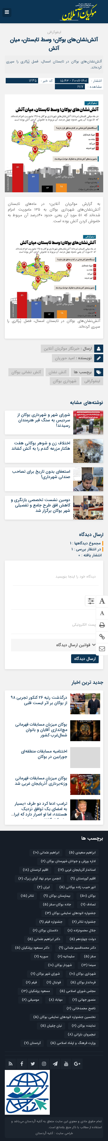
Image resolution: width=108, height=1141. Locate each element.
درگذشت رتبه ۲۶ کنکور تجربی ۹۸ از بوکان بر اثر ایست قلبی (39, 700)
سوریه (41, 956)
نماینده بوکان (84, 1025)
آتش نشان (57, 372)
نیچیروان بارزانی (82, 1034)
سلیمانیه (66, 956)
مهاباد (56, 999)
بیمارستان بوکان (57, 896)
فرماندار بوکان (83, 982)
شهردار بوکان (60, 965)
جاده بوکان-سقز (57, 904)
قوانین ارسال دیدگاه (73, 645)
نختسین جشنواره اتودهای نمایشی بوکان (64, 1017)
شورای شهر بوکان (45, 973)
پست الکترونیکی (84, 624)
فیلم (31, 982)
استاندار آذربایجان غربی (77, 870)
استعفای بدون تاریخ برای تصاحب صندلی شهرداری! (41, 474)
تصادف (88, 904)
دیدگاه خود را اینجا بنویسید (76, 576)
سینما (88, 965)
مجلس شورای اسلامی (78, 991)
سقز (90, 956)
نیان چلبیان (51, 1025)
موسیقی (30, 999)
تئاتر (27, 896)
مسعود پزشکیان (35, 991)
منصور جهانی (84, 999)
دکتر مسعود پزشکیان (32, 947)
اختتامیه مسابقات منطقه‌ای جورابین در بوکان (44, 754)
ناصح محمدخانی (81, 1008)
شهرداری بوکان (64, 381)
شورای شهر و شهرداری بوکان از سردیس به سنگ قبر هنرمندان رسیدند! (43, 420)
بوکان (88, 896)
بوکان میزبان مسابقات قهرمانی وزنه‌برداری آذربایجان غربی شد (41, 781)
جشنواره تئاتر (84, 922)
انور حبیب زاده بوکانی (77, 887)
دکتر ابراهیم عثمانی (44, 939)
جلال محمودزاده (82, 930)
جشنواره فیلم (50, 922)
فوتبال (53, 982)
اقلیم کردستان (35, 870)
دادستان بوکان (45, 930)
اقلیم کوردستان (83, 878)
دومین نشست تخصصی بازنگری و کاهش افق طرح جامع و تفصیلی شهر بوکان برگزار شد (40, 505)
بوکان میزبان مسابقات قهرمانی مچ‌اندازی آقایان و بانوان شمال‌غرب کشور (41, 729)
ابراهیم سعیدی (82, 852)
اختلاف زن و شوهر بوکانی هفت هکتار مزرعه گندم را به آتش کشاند (40, 446)
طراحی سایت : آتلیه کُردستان (54, 1133)
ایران (43, 887)
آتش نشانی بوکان (26, 372)
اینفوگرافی (92, 381)
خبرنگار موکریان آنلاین (62, 348)
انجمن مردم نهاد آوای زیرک (39, 878)
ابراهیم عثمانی (46, 852)
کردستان (32, 1043)
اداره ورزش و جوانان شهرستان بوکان (68, 861)
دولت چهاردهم (83, 939)
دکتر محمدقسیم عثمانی (77, 947)
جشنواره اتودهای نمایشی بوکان (70, 913)
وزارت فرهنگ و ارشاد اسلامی (73, 1043)
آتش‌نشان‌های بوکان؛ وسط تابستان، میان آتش (54, 44)
